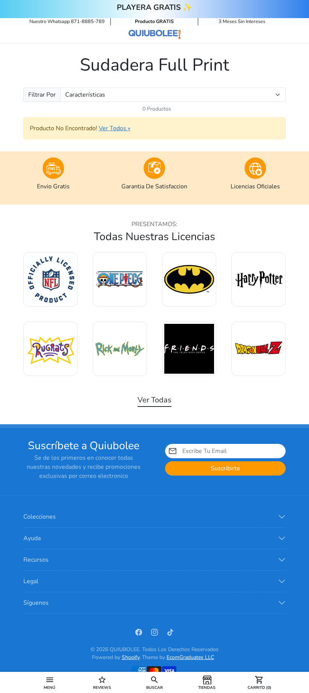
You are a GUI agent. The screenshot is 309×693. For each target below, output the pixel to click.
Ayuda (32, 538)
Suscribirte (225, 468)
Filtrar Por (42, 95)
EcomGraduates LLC (190, 657)
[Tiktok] (170, 632)
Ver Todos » (114, 128)
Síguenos (36, 603)
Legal (30, 581)
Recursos (36, 560)
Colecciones (39, 517)
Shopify (130, 657)
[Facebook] (139, 632)
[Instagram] (154, 632)
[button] (49, 682)
